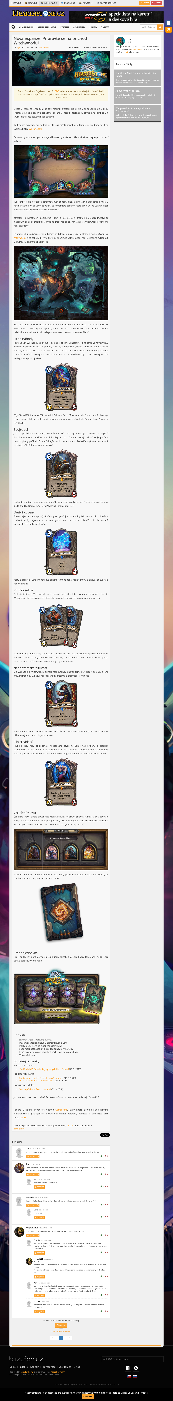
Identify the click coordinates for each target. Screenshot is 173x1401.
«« (52, 1338)
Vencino (37, 1302)
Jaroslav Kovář (27, 1372)
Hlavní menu (26, 27)
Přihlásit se (144, 3)
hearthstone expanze (98, 48)
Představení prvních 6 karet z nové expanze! (41, 1078)
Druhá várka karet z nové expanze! (36, 1080)
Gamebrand (61, 1109)
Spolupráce (65, 1366)
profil (126, 52)
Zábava (105, 27)
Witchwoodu (35, 128)
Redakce (23, 1366)
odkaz (23, 1117)
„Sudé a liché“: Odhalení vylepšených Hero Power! (44, 1069)
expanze (86, 48)
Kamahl (37, 1179)
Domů (12, 1366)
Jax (27, 1164)
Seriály (93, 27)
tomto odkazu (137, 50)
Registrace (156, 3)
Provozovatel (49, 1366)
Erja (18, 48)
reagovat (39, 1187)
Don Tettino (38, 1240)
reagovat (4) (34, 1236)
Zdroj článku (19, 1128)
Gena (28, 1149)
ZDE (57, 91)
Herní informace (47, 27)
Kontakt (34, 1366)
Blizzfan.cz (16, 3)
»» (70, 1338)
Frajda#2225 (32, 1228)
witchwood (76, 48)
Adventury (79, 27)
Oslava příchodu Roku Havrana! (35, 1089)
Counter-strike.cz (107, 3)
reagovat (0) (34, 1157)
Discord (70, 1125)
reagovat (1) (34, 1175)
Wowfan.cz (32, 3)
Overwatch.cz (87, 3)
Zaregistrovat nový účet (61, 1332)
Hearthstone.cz (50, 3)
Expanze (64, 27)
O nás (77, 1366)
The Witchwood (44, 48)
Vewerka (30, 1197)
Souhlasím (87, 1396)
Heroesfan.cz (69, 3)
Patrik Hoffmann (58, 1372)
